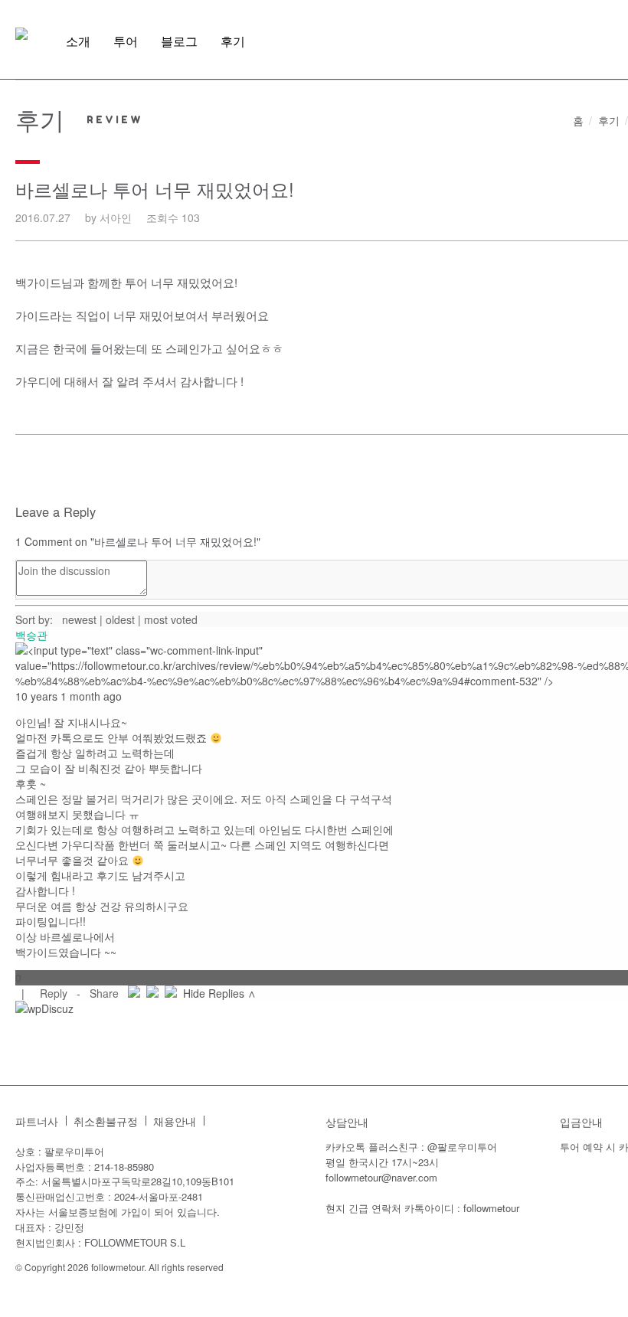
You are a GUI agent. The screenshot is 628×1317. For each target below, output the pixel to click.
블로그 (179, 41)
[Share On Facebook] (134, 993)
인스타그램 (224, 1121)
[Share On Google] (171, 993)
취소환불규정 (106, 1121)
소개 (78, 41)
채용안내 (174, 1121)
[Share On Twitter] (152, 993)
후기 (233, 41)
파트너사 (36, 1121)
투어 (125, 41)
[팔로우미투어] (21, 34)
